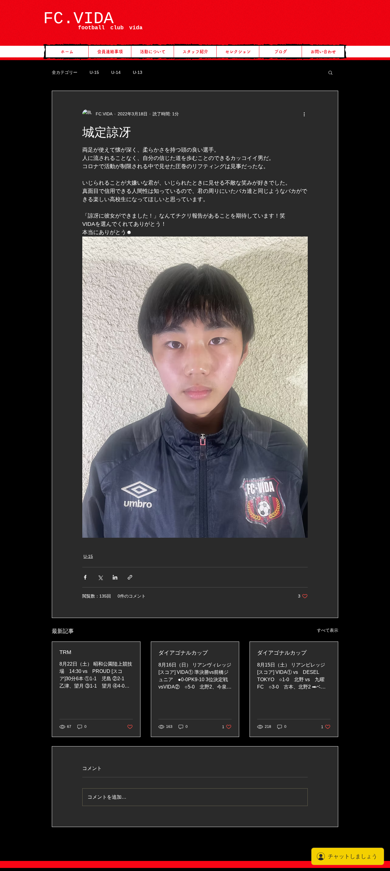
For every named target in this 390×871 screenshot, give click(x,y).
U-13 (137, 72)
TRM (65, 652)
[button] (330, 72)
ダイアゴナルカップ (183, 653)
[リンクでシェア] (130, 577)
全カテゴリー (64, 72)
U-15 (94, 72)
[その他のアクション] (304, 114)
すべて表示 (327, 630)
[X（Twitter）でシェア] (100, 577)
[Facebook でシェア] (85, 577)
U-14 (116, 72)
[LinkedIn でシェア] (115, 577)
